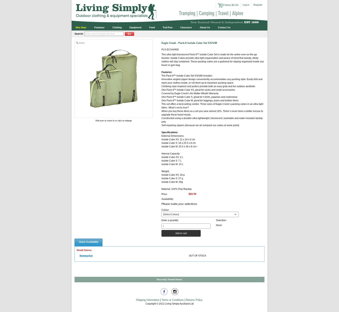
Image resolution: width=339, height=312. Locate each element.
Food (152, 27)
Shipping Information (147, 299)
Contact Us (224, 27)
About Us (205, 27)
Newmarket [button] (86, 255)
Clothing (117, 27)
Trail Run (167, 27)
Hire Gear (81, 27)
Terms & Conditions (172, 299)
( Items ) (231, 5)
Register (257, 5)
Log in (246, 5)
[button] (129, 34)
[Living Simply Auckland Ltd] (169, 12)
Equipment (135, 27)
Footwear (99, 27)
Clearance (186, 27)
